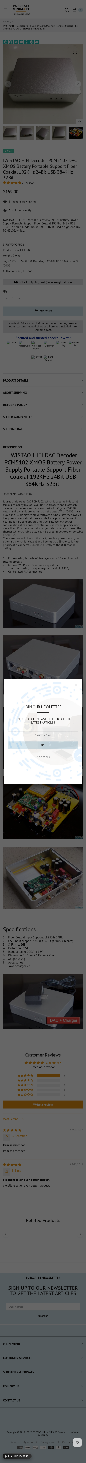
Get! (43, 745)
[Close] (76, 684)
